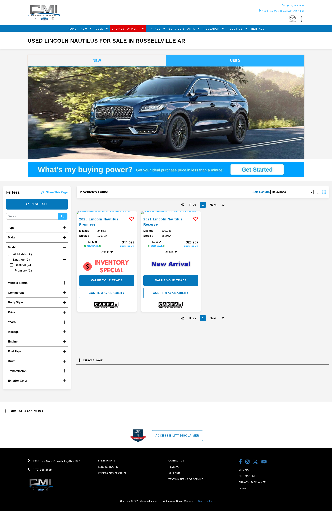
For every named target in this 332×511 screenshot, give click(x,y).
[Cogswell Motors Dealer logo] (44, 19)
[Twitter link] (255, 462)
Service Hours (108, 466)
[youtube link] (264, 462)
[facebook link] (240, 462)
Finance (155, 28)
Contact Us (176, 460)
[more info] (107, 212)
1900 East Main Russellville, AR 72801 (283, 11)
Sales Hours (106, 460)
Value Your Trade (107, 280)
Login (242, 488)
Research (212, 28)
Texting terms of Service (185, 479)
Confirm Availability (107, 292)
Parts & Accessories (112, 473)
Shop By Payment (126, 28)
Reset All (39, 204)
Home (72, 28)
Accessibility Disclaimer (177, 435)
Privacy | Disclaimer (252, 482)
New (84, 28)
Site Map (244, 469)
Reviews (173, 466)
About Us (236, 28)
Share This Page (57, 192)
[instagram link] (247, 462)
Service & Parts (182, 28)
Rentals (257, 28)
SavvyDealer (205, 501)
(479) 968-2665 (295, 5)
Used (99, 28)
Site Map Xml (247, 476)
